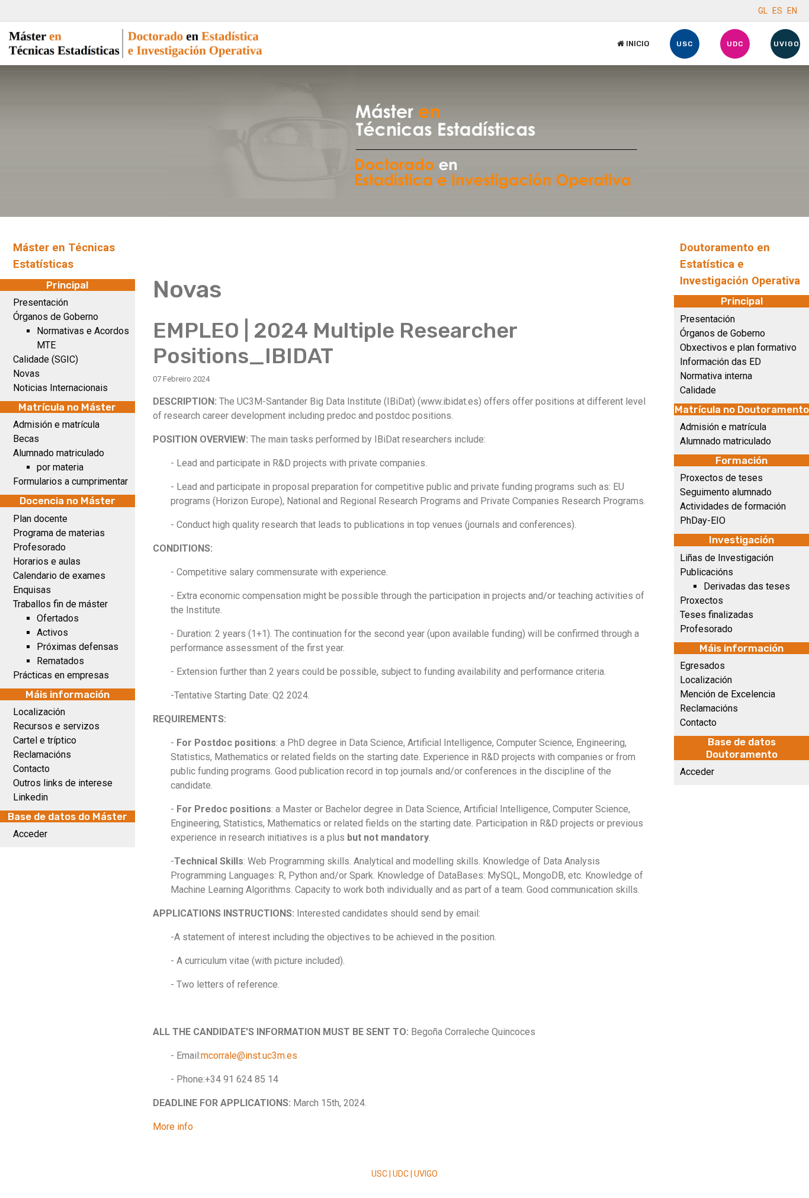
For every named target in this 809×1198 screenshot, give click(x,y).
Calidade (698, 390)
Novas (26, 373)
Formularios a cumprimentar (70, 481)
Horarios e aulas (47, 561)
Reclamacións (42, 754)
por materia (60, 467)
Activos (52, 632)
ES (777, 10)
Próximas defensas (77, 646)
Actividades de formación (733, 506)
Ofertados (58, 618)
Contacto (31, 768)
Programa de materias (59, 533)
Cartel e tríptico (44, 740)
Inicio (636, 43)
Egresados (702, 665)
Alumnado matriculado (58, 453)
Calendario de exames (59, 575)
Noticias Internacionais (60, 387)
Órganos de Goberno (55, 316)
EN (792, 10)
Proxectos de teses (721, 477)
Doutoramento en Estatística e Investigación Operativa (740, 264)
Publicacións (706, 572)
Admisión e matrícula (56, 424)
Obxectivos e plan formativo (738, 347)
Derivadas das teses (747, 586)
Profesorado (39, 547)
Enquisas (32, 589)
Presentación (40, 302)
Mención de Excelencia (727, 694)
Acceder (30, 834)
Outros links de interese (63, 783)
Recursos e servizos (56, 726)
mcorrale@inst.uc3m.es (249, 1055)
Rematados (60, 661)
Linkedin (30, 797)
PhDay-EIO (702, 520)
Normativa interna (716, 376)
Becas (26, 438)
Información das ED (720, 361)
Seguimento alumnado (726, 492)
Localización (39, 711)
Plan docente (40, 518)
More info (173, 1126)
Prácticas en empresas (61, 675)
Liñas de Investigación (726, 557)
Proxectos (701, 600)
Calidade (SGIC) (45, 359)
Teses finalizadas (716, 614)
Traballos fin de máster (60, 604)
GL (763, 10)
